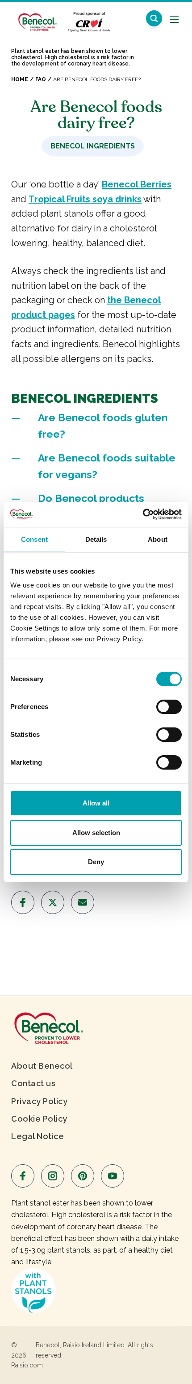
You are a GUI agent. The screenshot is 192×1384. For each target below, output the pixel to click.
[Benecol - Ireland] (37, 17)
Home (19, 79)
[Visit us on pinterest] (82, 1176)
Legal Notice (37, 1136)
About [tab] (157, 539)
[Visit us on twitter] (52, 902)
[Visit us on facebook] (22, 902)
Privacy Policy (39, 1101)
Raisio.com (27, 1365)
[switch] (169, 707)
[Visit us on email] (82, 902)
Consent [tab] (34, 539)
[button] (154, 18)
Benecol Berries (136, 184)
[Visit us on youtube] (112, 1176)
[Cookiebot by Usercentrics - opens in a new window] (143, 514)
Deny (96, 862)
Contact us (33, 1083)
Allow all (96, 803)
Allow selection (96, 832)
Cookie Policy (39, 1118)
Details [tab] (96, 539)
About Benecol (42, 1066)
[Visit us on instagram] (52, 1176)
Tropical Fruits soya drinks (85, 199)
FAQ (40, 79)
